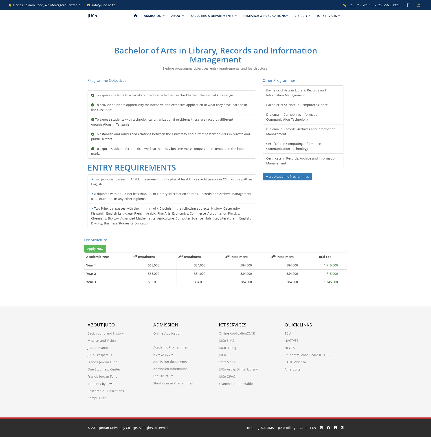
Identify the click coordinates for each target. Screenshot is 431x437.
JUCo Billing (227, 348)
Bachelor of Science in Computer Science (297, 105)
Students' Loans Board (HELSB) (307, 355)
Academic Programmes (170, 347)
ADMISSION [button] (153, 15)
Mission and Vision (102, 340)
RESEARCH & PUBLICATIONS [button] (264, 15)
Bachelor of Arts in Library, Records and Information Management (296, 92)
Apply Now (95, 248)
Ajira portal (293, 369)
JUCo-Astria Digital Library (238, 369)
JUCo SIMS (226, 340)
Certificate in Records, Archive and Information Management (301, 160)
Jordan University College (118, 428)
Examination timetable (236, 384)
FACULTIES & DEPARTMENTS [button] (212, 15)
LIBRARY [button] (301, 15)
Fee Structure (163, 376)
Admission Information (170, 369)
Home (250, 428)
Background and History (106, 333)
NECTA (290, 348)
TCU (288, 333)
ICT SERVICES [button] (327, 15)
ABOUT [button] (176, 15)
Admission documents (170, 361)
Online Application (167, 333)
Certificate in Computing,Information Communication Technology (293, 146)
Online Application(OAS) (237, 333)
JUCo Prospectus (100, 355)
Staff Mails (227, 362)
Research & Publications (106, 391)
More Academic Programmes (287, 176)
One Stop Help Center (104, 369)
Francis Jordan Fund (103, 362)
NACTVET (291, 340)
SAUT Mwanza (295, 362)
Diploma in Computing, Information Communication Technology (292, 117)
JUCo (92, 15)
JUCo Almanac (98, 348)
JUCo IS (224, 355)
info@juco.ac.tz (103, 5)
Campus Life (97, 398)
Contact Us (308, 428)
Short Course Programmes (173, 383)
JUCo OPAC (227, 376)
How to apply (163, 354)
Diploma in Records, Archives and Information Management (300, 131)
